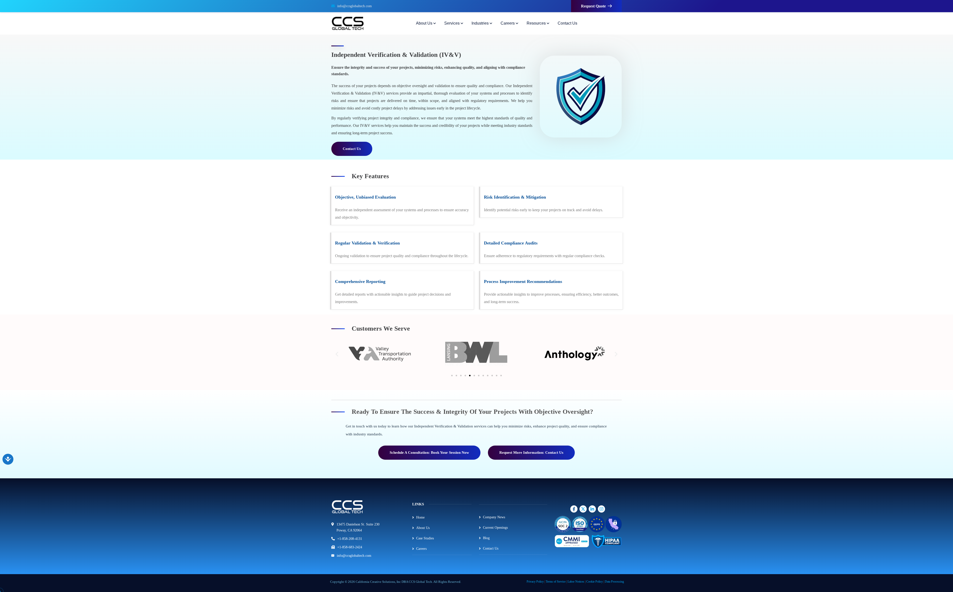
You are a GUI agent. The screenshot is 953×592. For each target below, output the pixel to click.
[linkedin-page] (593, 509)
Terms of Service (556, 581)
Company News (494, 517)
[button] (337, 354)
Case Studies (425, 538)
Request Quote (593, 6)
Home (420, 517)
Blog (486, 538)
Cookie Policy (594, 581)
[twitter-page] (583, 509)
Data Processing (614, 581)
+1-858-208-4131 (349, 539)
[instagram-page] (574, 509)
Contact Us (490, 548)
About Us (423, 528)
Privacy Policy (535, 581)
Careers (421, 549)
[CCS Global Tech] (347, 23)
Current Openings (495, 527)
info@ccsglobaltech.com (354, 6)
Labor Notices (576, 581)
